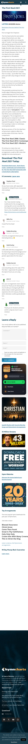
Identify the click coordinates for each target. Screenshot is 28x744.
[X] (8, 720)
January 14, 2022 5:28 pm (12, 247)
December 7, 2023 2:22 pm (13, 265)
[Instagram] (18, 720)
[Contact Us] (3, 714)
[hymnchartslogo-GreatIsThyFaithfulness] (7, 2)
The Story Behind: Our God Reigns (12, 701)
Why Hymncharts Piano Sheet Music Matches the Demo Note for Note (12, 696)
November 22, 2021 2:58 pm (13, 183)
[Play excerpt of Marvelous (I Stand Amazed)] (6, 376)
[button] (21, 2)
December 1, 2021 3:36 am (13, 233)
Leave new (16, 176)
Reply (3, 192)
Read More (14, 742)
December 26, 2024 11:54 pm (13, 281)
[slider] (13, 376)
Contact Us (8, 714)
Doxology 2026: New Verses (10, 691)
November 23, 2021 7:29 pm (13, 221)
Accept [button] (23, 739)
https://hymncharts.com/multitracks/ (15, 212)
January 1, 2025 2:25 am (14, 305)
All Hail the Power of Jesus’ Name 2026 (13, 705)
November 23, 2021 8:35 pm (15, 199)
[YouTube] (13, 720)
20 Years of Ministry (8, 676)
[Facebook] (4, 720)
